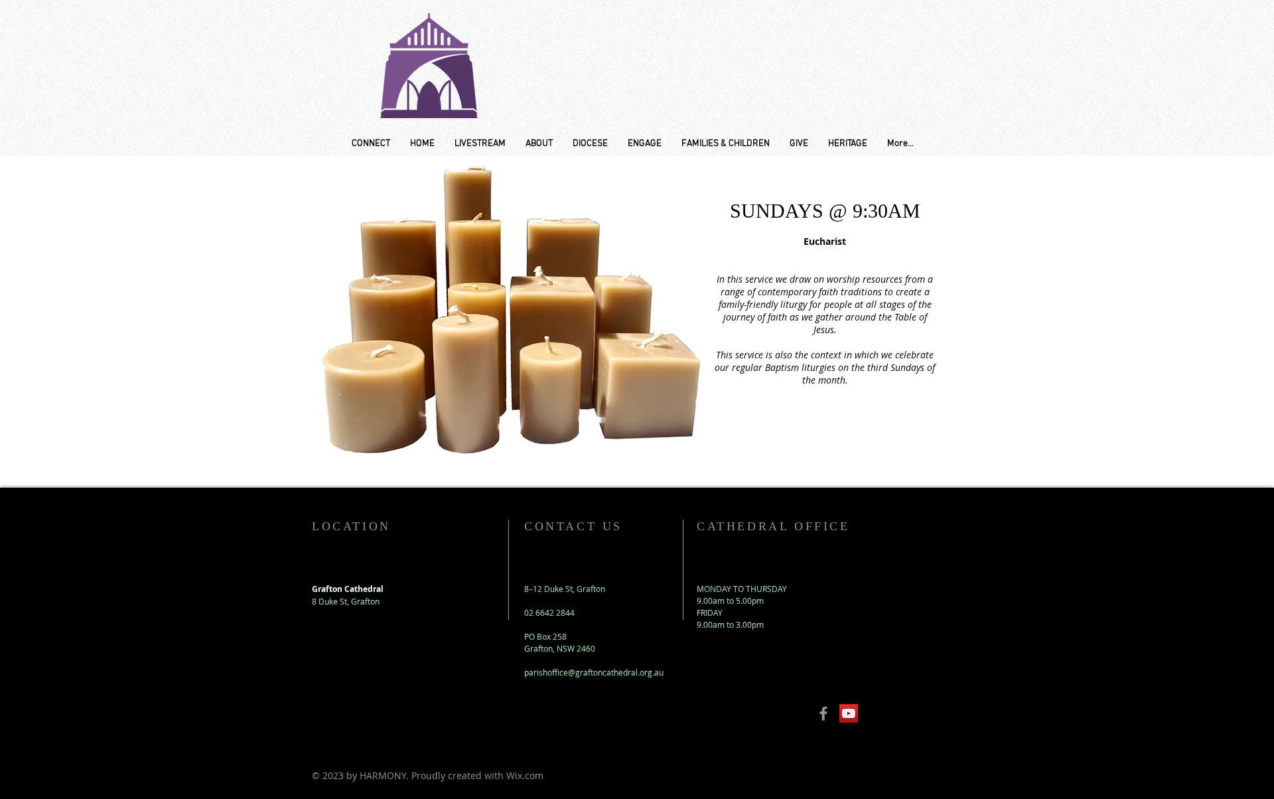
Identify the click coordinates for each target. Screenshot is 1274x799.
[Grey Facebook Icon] (823, 713)
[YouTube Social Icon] (848, 713)
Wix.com (524, 775)
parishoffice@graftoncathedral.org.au (594, 672)
